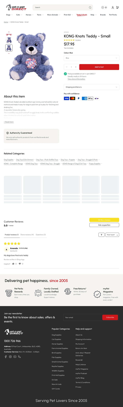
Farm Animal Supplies (60, 348)
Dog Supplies (8, 160)
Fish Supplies (56, 357)
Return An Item (81, 348)
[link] (53, 14)
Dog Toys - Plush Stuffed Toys (47, 160)
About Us (79, 335)
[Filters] (101, 235)
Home (6, 22)
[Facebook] (5, 356)
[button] (117, 7)
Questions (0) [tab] (41, 235)
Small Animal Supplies (60, 362)
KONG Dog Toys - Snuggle (50, 164)
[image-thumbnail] (8, 40)
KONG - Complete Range (13, 164)
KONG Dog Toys (32, 164)
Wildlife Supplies (58, 371)
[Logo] (16, 7)
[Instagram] (10, 356)
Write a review (104, 220)
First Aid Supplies (58, 375)
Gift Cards (56, 389)
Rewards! (79, 360)
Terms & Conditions (83, 382)
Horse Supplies (57, 344)
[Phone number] (19, 356)
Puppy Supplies (94, 164)
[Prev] (8, 31)
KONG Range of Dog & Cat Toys (74, 164)
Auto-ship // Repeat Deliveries (83, 354)
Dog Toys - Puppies (68, 160)
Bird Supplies (56, 353)
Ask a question (104, 225)
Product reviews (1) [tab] (12, 235)
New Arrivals (56, 384)
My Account (80, 344)
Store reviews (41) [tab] (27, 235)
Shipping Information (83, 339)
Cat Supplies (56, 339)
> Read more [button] (9, 122)
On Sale (55, 380)
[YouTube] (14, 356)
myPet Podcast (81, 373)
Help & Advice (81, 364)
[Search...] (90, 7)
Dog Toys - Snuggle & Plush (88, 160)
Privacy (78, 387)
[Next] (8, 53)
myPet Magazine (82, 369)
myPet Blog (80, 378)
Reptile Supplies (58, 366)
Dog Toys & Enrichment (25, 160)
